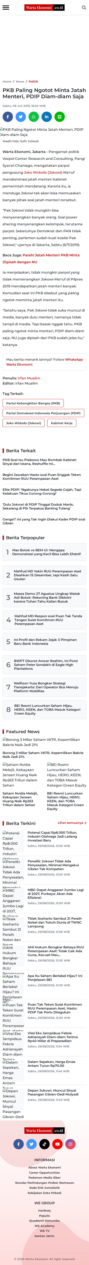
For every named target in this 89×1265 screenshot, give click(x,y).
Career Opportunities (44, 1172)
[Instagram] (70, 1144)
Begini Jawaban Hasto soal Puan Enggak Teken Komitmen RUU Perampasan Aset (42, 477)
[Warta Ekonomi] (44, 7)
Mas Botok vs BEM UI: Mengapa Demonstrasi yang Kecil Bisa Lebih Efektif (46, 552)
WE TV (44, 1230)
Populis (44, 1215)
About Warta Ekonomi (44, 1167)
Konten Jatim (44, 1236)
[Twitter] (21, 117)
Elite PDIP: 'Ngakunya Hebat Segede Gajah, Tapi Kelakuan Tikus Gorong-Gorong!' (42, 491)
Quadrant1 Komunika (44, 1220)
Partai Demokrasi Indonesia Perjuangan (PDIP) (43, 413)
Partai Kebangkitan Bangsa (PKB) (33, 403)
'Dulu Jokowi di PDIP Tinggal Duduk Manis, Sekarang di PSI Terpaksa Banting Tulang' (38, 506)
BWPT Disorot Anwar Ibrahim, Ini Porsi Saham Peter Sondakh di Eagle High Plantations (46, 665)
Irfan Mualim (29, 378)
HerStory (44, 1210)
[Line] (59, 117)
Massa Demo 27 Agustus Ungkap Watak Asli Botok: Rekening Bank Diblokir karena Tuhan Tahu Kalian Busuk (47, 597)
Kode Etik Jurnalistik (44, 1187)
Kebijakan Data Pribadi (44, 1193)
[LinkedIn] (46, 117)
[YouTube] (57, 1144)
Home (7, 81)
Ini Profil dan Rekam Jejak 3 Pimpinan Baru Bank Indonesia (45, 642)
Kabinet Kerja (62, 423)
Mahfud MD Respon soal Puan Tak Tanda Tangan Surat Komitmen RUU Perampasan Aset (48, 620)
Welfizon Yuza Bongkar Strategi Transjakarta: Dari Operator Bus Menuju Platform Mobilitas (46, 687)
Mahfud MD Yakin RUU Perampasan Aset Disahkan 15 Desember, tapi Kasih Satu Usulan (47, 575)
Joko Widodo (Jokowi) (43, 172)
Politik (33, 81)
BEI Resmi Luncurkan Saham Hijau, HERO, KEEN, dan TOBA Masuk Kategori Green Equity (47, 709)
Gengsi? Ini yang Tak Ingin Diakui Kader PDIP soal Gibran (44, 521)
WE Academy (45, 1226)
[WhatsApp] (34, 117)
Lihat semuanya (70, 823)
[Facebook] (8, 117)
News (20, 81)
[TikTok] (44, 1144)
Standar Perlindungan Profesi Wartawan (44, 1182)
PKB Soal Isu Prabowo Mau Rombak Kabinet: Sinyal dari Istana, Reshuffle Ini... (40, 462)
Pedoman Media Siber (44, 1177)
